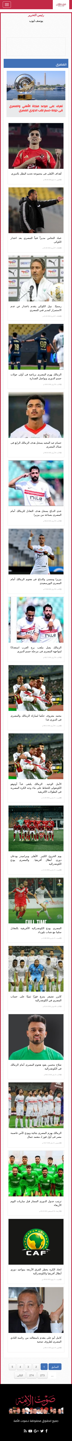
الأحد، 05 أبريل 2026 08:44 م (51, 521)
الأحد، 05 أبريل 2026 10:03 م (51, 384)
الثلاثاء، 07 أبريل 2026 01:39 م (51, 316)
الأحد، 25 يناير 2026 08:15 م (52, 1075)
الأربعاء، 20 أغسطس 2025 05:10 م (49, 1211)
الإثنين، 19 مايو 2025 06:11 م (51, 1348)
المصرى (61, 64)
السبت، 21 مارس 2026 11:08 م (51, 938)
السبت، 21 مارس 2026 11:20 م (51, 798)
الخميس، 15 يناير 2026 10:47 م (51, 1143)
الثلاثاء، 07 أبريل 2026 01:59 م (51, 248)
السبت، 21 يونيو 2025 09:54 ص (51, 1279)
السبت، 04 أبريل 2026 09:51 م (51, 726)
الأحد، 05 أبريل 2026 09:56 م (51, 453)
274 (31, 1375)
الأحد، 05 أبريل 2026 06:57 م (51, 657)
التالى (20, 1375)
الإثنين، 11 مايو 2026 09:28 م (51, 180)
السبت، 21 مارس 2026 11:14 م (51, 870)
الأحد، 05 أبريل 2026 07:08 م (51, 589)
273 (42, 1375)
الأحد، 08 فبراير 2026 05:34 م (51, 1006)
